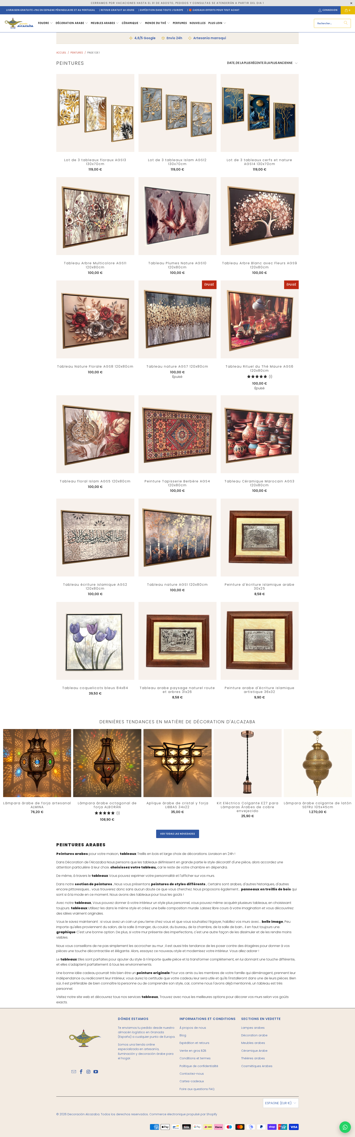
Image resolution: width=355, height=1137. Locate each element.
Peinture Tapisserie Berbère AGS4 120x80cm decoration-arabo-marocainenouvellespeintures (177, 434)
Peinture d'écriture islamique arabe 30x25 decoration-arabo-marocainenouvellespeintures (260, 537)
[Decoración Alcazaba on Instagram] (88, 1072)
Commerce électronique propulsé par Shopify (183, 1114)
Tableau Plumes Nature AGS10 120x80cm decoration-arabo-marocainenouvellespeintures (177, 216)
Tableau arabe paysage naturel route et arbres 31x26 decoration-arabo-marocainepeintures (177, 641)
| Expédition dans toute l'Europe (160, 10)
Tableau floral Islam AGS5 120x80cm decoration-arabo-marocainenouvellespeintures (95, 434)
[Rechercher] (346, 23)
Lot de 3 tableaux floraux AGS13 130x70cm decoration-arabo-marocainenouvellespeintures (95, 113)
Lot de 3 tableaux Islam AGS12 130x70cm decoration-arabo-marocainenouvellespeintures (177, 113)
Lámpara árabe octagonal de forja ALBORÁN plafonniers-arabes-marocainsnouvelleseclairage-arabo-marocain (107, 763)
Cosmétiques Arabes (256, 1066)
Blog (183, 1035)
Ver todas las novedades (177, 833)
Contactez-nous (192, 1074)
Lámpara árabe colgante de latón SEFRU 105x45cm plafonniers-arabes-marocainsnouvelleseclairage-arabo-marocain (318, 763)
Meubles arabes (253, 1043)
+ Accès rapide (95, 121)
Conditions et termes (195, 1058)
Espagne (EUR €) (278, 1103)
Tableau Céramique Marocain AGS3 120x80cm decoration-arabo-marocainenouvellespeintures (260, 434)
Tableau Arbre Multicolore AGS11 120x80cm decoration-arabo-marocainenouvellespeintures (95, 216)
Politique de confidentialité (199, 1066)
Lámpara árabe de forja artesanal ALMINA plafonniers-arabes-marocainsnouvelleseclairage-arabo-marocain (37, 763)
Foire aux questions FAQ (197, 1089)
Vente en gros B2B (193, 1051)
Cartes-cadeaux (192, 1081)
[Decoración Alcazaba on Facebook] (81, 1072)
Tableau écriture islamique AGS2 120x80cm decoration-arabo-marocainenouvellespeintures (95, 537)
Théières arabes (253, 1058)
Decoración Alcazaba (83, 1114)
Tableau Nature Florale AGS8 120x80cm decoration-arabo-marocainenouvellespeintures (95, 319)
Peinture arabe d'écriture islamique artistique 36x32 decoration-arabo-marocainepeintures (260, 641)
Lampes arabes (253, 1028)
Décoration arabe (254, 1035)
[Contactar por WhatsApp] (345, 1127)
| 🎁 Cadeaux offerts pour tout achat (213, 10)
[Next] (333, 776)
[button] (45, 23)
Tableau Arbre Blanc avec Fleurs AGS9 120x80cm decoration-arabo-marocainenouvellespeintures (260, 216)
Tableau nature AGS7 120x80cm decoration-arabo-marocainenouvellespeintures (177, 319)
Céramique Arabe (254, 1051)
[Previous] (10, 775)
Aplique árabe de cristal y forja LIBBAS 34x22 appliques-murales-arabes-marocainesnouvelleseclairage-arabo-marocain (177, 763)
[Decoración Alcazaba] (19, 23)
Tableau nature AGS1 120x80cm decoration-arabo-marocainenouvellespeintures (177, 537)
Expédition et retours (194, 1043)
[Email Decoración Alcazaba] (74, 1072)
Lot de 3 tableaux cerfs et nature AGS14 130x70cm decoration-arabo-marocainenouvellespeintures (260, 113)
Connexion (330, 10)
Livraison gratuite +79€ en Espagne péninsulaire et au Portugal (50, 10)
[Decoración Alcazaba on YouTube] (96, 1072)
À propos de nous (193, 1028)
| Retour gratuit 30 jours (116, 10)
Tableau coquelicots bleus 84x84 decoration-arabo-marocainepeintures (95, 641)
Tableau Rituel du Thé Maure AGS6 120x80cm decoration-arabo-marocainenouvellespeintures (260, 319)
